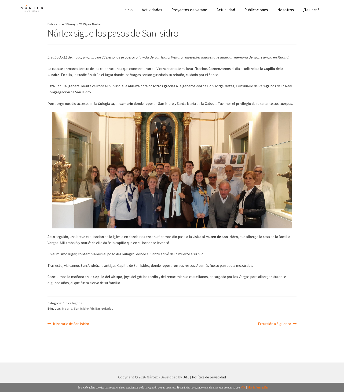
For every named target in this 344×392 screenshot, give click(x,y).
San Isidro (81, 308)
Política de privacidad (209, 377)
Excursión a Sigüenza (274, 323)
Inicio (128, 9)
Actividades (152, 9)
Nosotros (285, 9)
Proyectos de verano (189, 9)
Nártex (97, 24)
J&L (186, 377)
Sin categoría (72, 303)
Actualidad (225, 9)
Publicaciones (256, 9)
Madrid (67, 308)
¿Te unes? (311, 9)
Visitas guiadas (101, 308)
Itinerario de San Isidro (71, 323)
